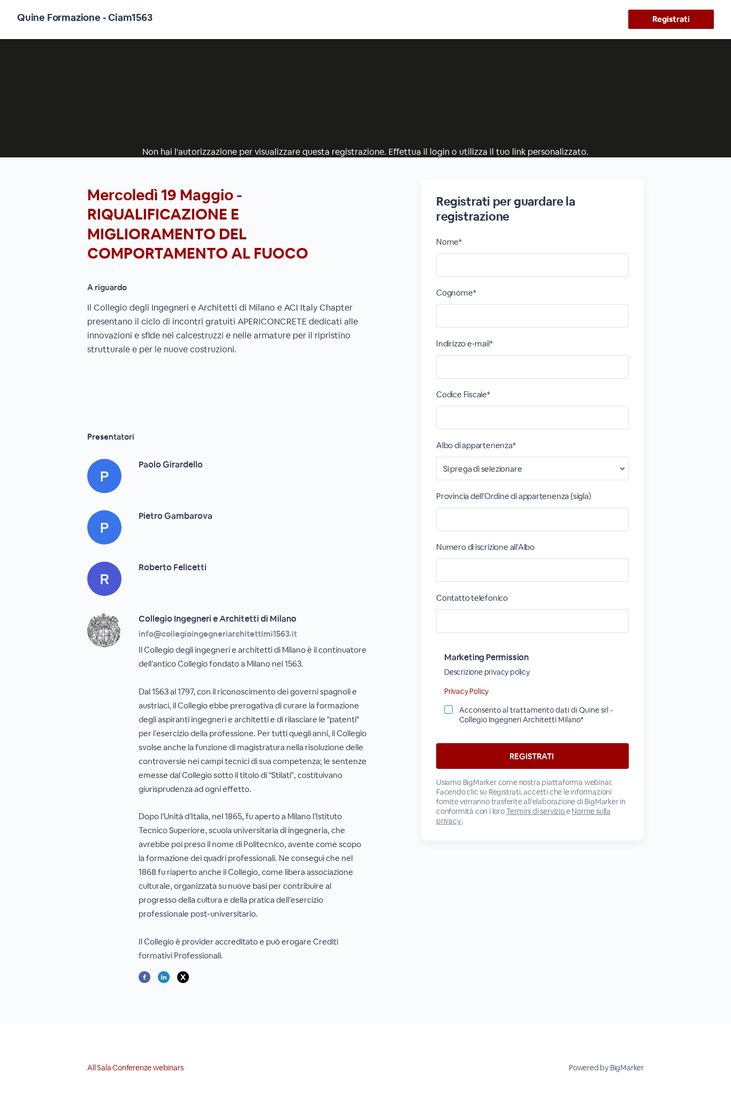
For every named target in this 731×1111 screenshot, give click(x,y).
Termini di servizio (536, 811)
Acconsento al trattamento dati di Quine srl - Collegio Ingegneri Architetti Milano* (536, 714)
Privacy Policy (466, 691)
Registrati (670, 19)
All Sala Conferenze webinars (135, 1067)
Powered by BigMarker (606, 1067)
